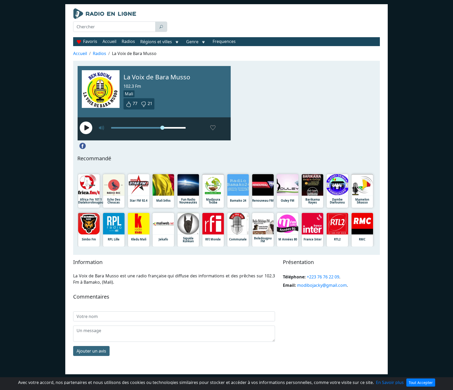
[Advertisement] (275, 21)
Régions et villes (156, 42)
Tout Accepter (421, 382)
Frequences (224, 41)
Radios (128, 41)
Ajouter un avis (91, 351)
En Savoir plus (390, 382)
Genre (192, 42)
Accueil (109, 41)
